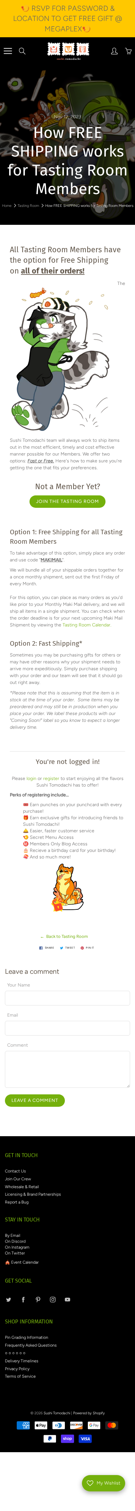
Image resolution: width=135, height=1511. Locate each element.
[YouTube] (67, 1299)
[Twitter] (8, 1299)
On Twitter (15, 1253)
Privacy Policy (17, 1368)
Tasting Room (28, 206)
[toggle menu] (7, 51)
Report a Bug (17, 1202)
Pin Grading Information (26, 1337)
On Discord (15, 1241)
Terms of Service (20, 1376)
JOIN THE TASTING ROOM (67, 501)
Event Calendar (25, 1262)
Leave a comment (34, 1100)
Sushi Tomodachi (57, 1413)
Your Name (18, 985)
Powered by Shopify (89, 1413)
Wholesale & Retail (22, 1186)
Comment (17, 1045)
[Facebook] (23, 1299)
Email (12, 1015)
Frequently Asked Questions (31, 1345)
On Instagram (17, 1247)
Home (6, 206)
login (31, 778)
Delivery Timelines (21, 1360)
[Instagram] (52, 1299)
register (51, 778)
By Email (12, 1235)
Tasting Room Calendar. (87, 625)
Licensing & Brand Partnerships (33, 1194)
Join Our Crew (18, 1178)
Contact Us (15, 1171)
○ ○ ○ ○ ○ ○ (15, 1353)
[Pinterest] (38, 1299)
